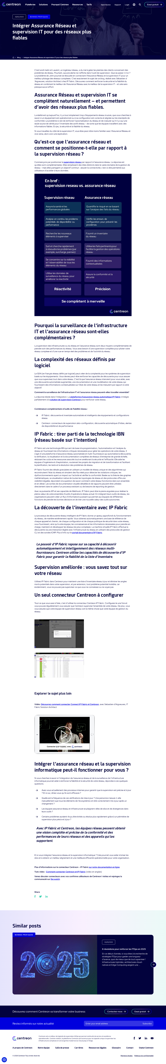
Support (118, 5)
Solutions (43, 4)
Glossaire (116, 1048)
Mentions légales (127, 1056)
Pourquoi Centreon (60, 4)
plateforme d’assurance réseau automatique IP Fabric (95, 397)
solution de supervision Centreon (65, 399)
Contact (129, 1048)
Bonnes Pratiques (39, 17)
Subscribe (147, 1023)
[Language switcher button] (134, 4)
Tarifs (89, 4)
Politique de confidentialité (143, 1056)
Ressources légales (97, 1048)
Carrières (79, 1048)
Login (127, 5)
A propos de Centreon (22, 1048)
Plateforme (30, 4)
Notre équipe (44, 1048)
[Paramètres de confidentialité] (4, 1059)
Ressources (77, 4)
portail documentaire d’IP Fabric (87, 532)
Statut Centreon (146, 1048)
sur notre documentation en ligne (104, 867)
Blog (19, 57)
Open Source (106, 5)
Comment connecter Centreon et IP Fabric (65, 871)
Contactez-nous (114, 1011)
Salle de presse (62, 1048)
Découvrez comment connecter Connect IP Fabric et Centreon (70, 704)
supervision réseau (72, 162)
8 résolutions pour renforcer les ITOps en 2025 (124, 949)
